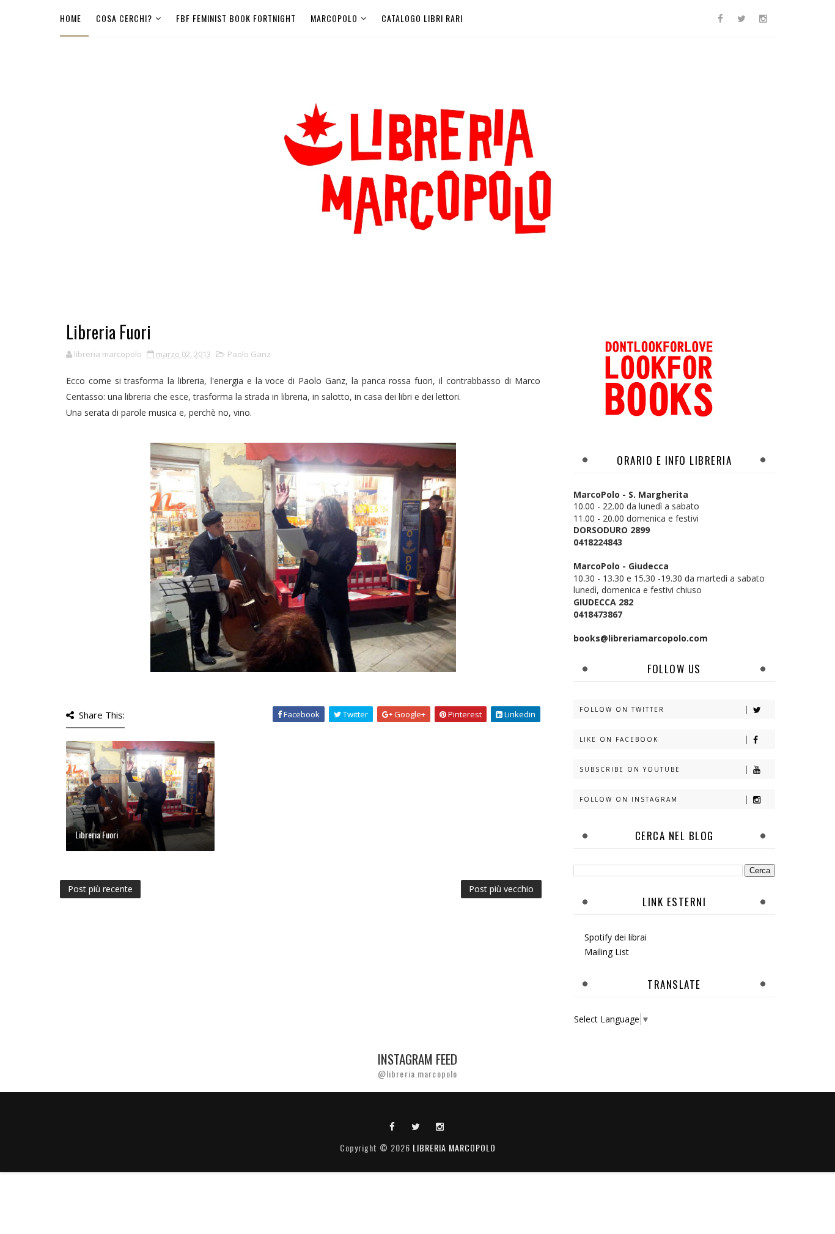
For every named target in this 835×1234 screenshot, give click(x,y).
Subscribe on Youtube (629, 769)
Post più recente (100, 889)
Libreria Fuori (96, 834)
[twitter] (741, 18)
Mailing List (606, 952)
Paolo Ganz (249, 354)
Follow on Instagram (628, 799)
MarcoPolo (334, 18)
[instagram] (763, 18)
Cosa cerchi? (124, 18)
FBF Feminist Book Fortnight (236, 18)
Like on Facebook (618, 739)
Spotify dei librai (615, 937)
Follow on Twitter (621, 709)
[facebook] (720, 18)
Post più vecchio (501, 889)
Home (70, 18)
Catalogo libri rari (422, 18)
